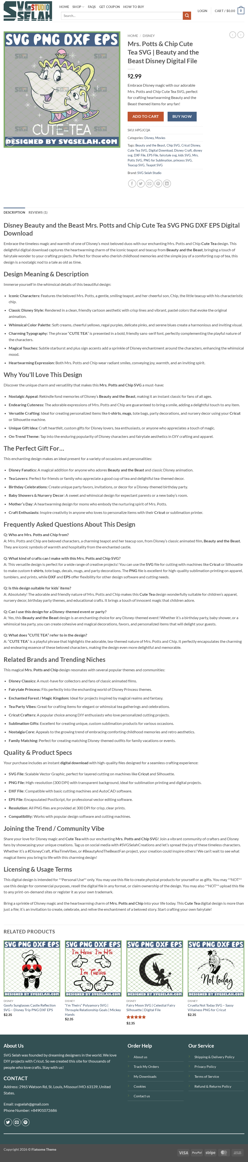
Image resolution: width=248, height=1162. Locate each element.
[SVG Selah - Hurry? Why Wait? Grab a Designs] (28, 11)
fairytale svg (168, 155)
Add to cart (145, 116)
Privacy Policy (205, 1066)
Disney (149, 36)
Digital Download (161, 150)
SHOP (76, 7)
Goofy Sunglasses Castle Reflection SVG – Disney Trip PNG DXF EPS (30, 1007)
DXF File (140, 155)
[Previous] (4, 987)
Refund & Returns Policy (212, 1086)
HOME (64, 7)
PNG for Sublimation (158, 160)
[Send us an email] (17, 1122)
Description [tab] (14, 212)
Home (133, 36)
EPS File (152, 155)
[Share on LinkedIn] (167, 184)
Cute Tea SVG (137, 150)
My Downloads (145, 1076)
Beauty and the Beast (150, 145)
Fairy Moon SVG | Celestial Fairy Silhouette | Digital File (150, 1007)
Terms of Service (206, 1076)
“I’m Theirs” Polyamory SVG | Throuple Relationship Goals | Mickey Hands (93, 1009)
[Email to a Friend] (150, 184)
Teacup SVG (136, 165)
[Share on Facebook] (132, 184)
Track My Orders (146, 1066)
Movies (160, 138)
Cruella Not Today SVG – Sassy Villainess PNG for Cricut (210, 1007)
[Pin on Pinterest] (158, 184)
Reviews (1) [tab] (38, 212)
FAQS (92, 7)
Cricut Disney (190, 145)
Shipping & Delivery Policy (214, 1057)
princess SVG (182, 160)
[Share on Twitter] (141, 184)
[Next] (244, 987)
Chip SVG (173, 145)
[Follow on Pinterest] (26, 1122)
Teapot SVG (154, 165)
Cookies (140, 1086)
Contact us (142, 1096)
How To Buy (133, 7)
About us (140, 1057)
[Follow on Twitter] (8, 1122)
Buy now (182, 116)
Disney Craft (183, 150)
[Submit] (187, 16)
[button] (202, 11)
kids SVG (184, 155)
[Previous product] (240, 34)
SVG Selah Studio (149, 173)
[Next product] (232, 34)
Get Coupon (109, 7)
